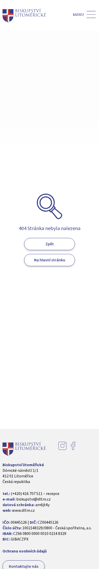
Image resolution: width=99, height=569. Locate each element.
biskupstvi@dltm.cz (33, 499)
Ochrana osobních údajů (25, 551)
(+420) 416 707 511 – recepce (35, 493)
